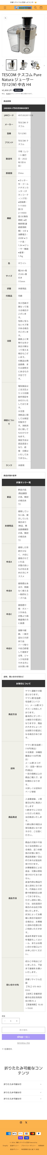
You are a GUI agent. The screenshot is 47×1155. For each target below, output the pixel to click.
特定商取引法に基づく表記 (30, 1149)
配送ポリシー (14, 1149)
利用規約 (41, 1145)
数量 (3, 1016)
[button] (5, 7)
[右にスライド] (44, 65)
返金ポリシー (14, 1145)
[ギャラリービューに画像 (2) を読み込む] (23, 65)
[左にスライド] (3, 65)
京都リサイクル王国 (22, 1142)
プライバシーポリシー (28, 1145)
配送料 (8, 94)
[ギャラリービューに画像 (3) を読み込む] (35, 65)
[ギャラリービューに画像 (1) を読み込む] (11, 65)
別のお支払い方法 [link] (23, 1043)
